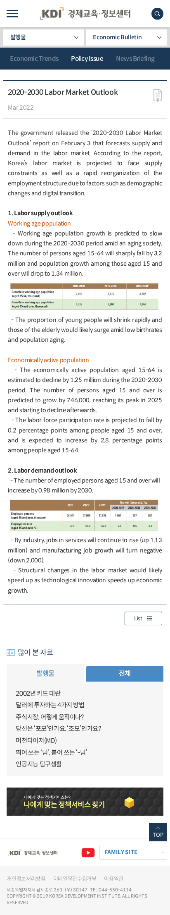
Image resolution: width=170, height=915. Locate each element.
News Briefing (135, 58)
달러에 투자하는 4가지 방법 (50, 705)
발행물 (18, 37)
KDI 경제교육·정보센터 (85, 13)
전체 (125, 673)
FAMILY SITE (120, 852)
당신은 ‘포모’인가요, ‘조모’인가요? (58, 728)
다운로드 (157, 95)
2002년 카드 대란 (38, 693)
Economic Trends (34, 58)
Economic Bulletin (117, 37)
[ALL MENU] (12, 13)
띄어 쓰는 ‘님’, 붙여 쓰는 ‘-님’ (51, 752)
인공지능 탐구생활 (39, 764)
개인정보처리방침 (26, 878)
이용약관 (113, 878)
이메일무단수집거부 (75, 878)
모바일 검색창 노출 (157, 14)
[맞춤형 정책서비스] (85, 802)
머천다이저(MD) (36, 740)
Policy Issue (87, 58)
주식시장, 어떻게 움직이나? (49, 717)
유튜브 (88, 853)
